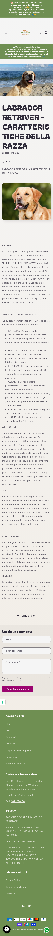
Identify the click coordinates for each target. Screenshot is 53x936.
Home (9, 723)
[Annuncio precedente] (5, 9)
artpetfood (21, 929)
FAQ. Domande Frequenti (18, 750)
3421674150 (18, 801)
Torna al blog (28, 615)
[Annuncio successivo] (48, 9)
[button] (6, 32)
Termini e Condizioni (16, 887)
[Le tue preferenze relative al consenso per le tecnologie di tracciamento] (2, 702)
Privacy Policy (13, 880)
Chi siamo (11, 743)
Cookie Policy (13, 893)
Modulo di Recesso (15, 763)
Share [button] (8, 161)
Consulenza (11, 757)
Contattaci (11, 737)
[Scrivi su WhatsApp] (46, 932)
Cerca (8, 730)
